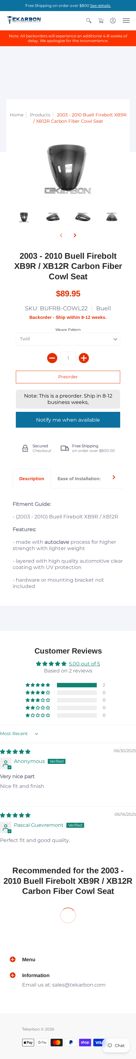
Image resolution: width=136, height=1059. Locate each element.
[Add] (84, 358)
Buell (103, 308)
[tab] (32, 478)
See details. (100, 5)
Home (16, 115)
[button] (89, 20)
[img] (15, 752)
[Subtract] (52, 358)
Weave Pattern (68, 329)
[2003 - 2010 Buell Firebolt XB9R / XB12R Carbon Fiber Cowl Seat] (24, 217)
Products (40, 115)
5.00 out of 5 (84, 664)
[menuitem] (89, 20)
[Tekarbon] (23, 20)
